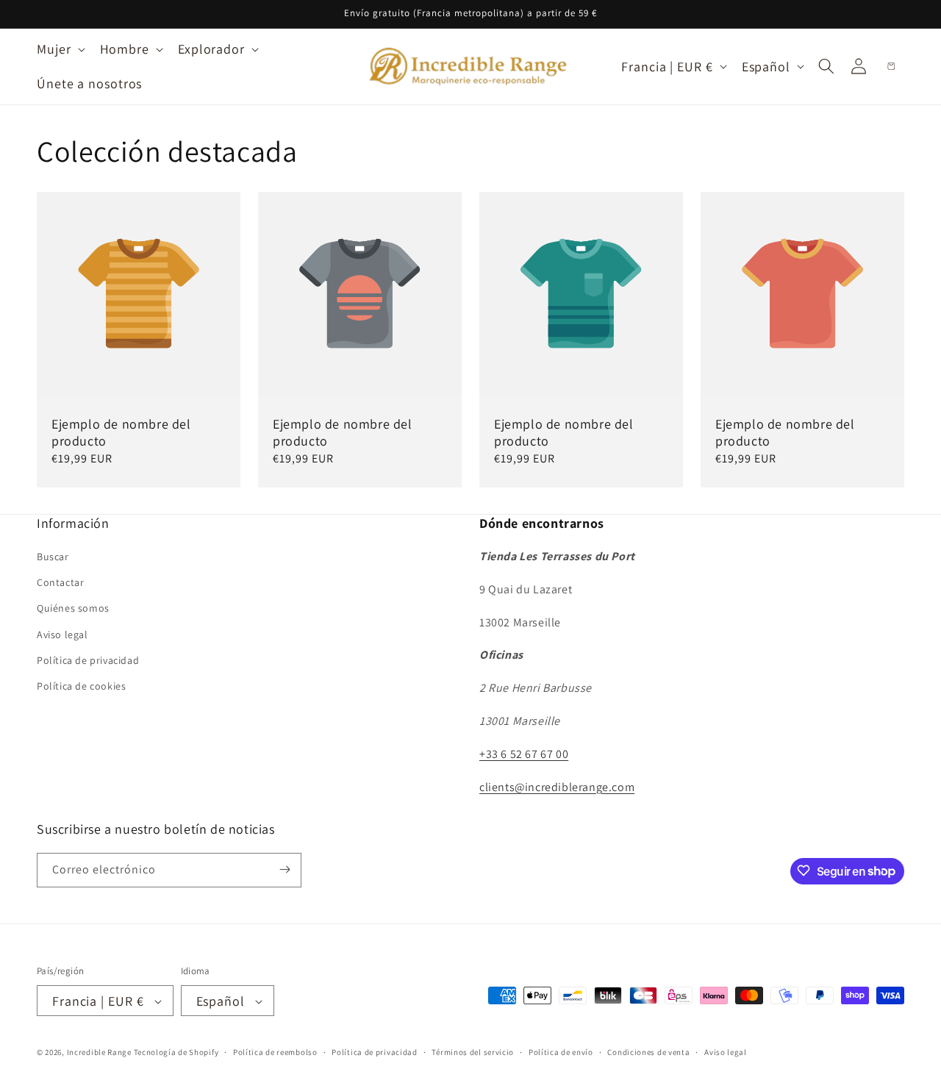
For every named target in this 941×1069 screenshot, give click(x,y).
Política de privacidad (88, 660)
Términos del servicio (473, 1052)
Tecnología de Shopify (176, 1053)
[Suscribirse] (284, 869)
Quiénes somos (73, 608)
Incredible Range (99, 1053)
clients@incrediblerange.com (556, 787)
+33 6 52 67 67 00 (523, 754)
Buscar (53, 556)
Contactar (60, 583)
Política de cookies (81, 686)
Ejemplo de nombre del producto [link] (121, 432)
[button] (59, 49)
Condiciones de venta (648, 1052)
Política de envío (561, 1052)
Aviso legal (62, 634)
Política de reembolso (275, 1052)
